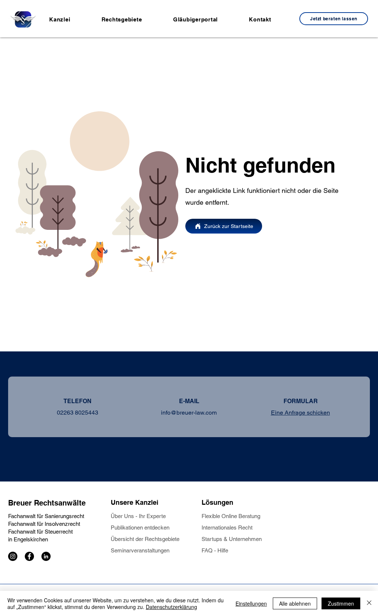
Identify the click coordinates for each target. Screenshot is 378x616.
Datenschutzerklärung (171, 606)
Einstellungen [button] (251, 603)
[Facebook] (29, 556)
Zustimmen (341, 603)
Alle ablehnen (295, 603)
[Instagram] (12, 556)
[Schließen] (369, 603)
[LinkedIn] (46, 556)
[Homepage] (23, 19)
